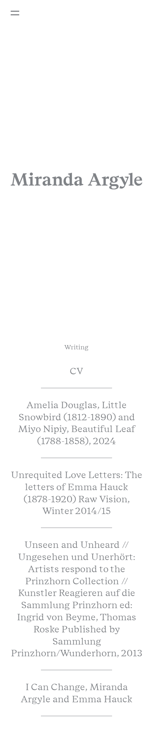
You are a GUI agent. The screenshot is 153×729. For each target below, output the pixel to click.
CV (76, 370)
